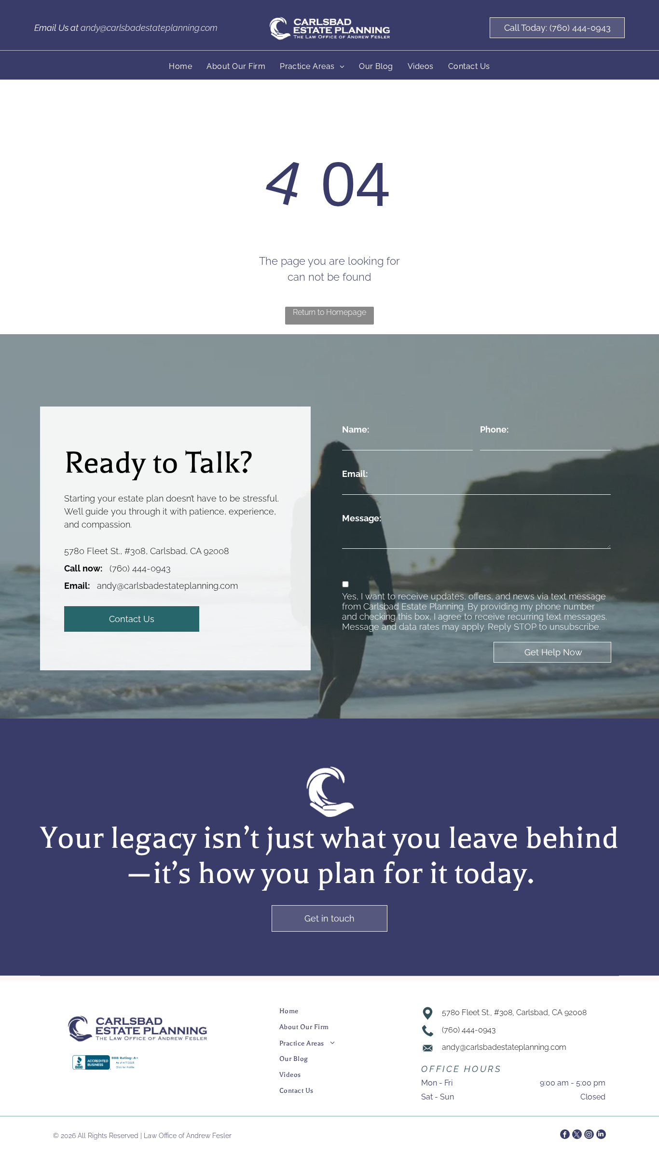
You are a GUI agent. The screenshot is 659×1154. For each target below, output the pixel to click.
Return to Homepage (329, 312)
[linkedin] (601, 1135)
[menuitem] (180, 66)
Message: (361, 518)
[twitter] (577, 1135)
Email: (355, 474)
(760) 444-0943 (140, 568)
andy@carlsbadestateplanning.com (149, 28)
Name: (355, 429)
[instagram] (589, 1135)
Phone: (494, 429)
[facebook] (565, 1135)
